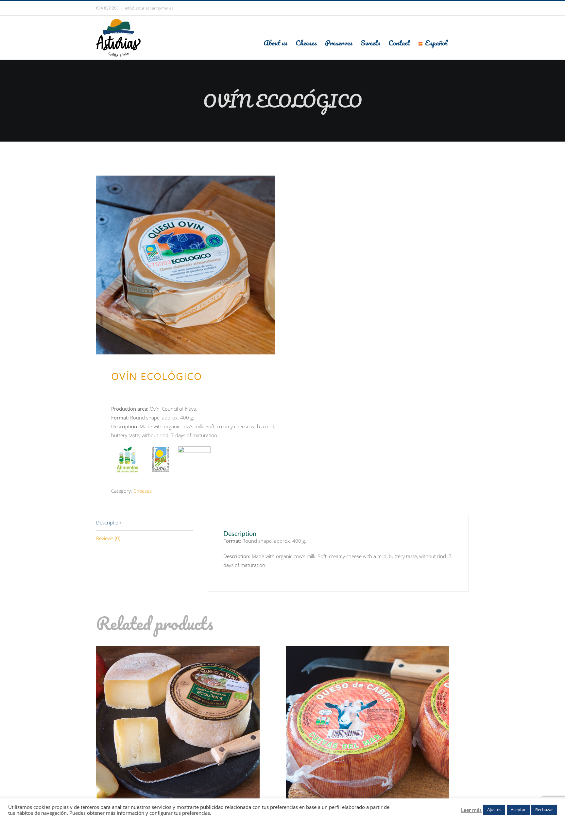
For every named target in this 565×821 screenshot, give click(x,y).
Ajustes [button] (494, 809)
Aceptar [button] (518, 809)
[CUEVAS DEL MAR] (367, 650)
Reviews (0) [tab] (108, 538)
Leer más (471, 810)
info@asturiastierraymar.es (149, 8)
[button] (458, 43)
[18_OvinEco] (185, 265)
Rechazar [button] (544, 809)
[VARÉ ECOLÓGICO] (178, 650)
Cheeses (142, 490)
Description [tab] (108, 522)
